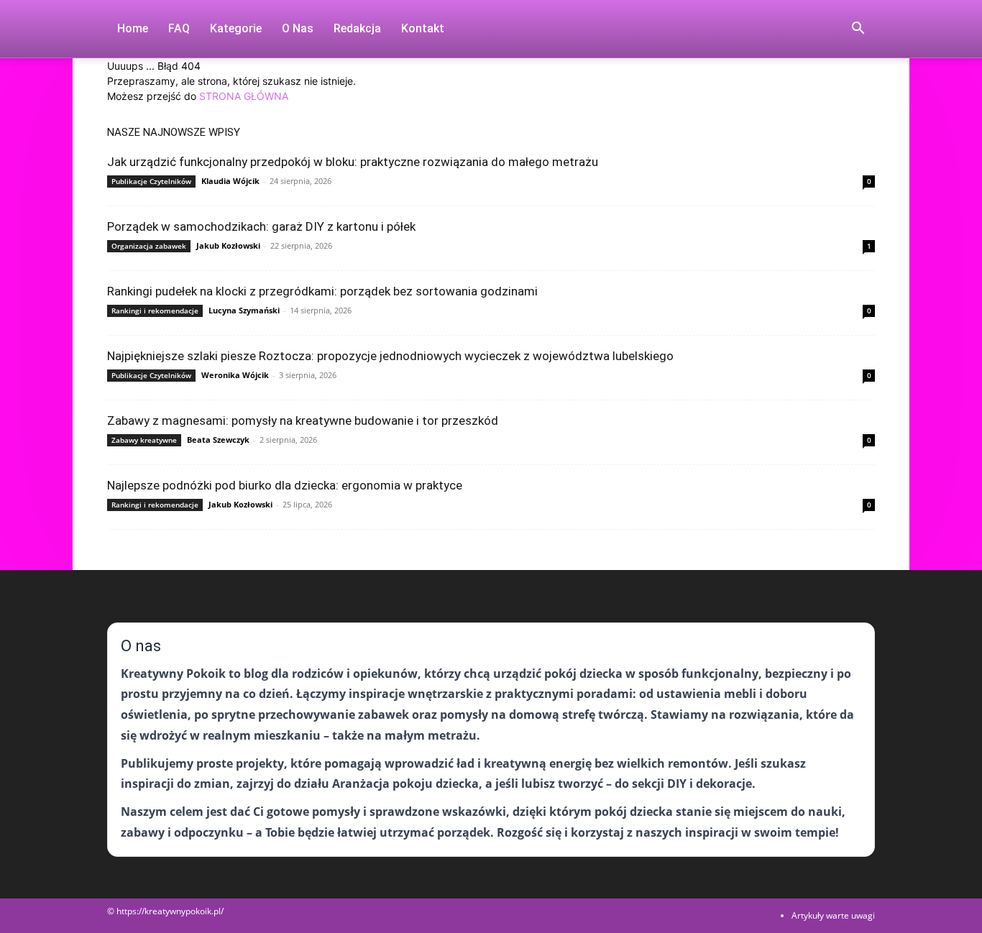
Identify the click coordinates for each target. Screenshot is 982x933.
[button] (857, 30)
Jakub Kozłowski (228, 245)
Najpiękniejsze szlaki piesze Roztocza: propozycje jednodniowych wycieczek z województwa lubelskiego (390, 356)
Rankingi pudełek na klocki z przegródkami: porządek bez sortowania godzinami (322, 291)
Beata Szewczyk (218, 439)
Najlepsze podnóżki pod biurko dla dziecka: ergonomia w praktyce (284, 485)
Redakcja (357, 28)
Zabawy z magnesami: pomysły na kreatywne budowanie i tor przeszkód (302, 420)
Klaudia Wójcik (230, 180)
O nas (297, 28)
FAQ (179, 28)
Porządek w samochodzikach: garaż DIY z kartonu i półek (261, 226)
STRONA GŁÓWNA (243, 96)
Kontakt (422, 28)
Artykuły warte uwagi (833, 915)
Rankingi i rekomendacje (154, 310)
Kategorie (236, 28)
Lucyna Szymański (244, 310)
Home (132, 28)
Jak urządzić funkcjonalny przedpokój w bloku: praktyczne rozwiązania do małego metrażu (352, 162)
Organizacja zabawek (148, 246)
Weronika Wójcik (235, 374)
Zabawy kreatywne (144, 440)
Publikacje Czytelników (151, 181)
